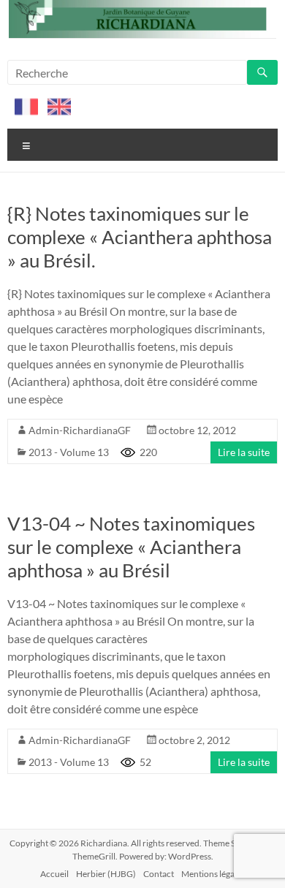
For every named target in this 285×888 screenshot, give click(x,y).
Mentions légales (213, 873)
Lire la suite (244, 452)
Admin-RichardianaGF (79, 430)
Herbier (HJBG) (106, 873)
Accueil (54, 873)
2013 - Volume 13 (68, 452)
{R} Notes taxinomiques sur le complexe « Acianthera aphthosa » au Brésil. (139, 237)
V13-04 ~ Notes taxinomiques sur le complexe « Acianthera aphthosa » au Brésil (131, 547)
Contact (158, 873)
